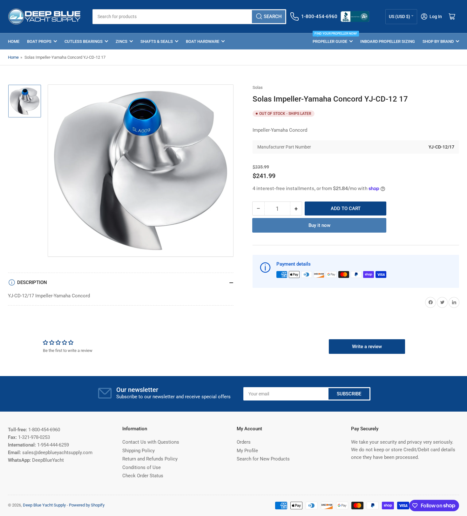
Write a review (367, 346)
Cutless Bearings (83, 41)
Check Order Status (142, 476)
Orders (244, 442)
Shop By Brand (438, 41)
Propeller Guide (333, 38)
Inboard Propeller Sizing (387, 41)
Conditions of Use (141, 467)
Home (13, 41)
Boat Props (39, 41)
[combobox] (189, 16)
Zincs (121, 41)
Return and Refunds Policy (150, 459)
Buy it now (319, 225)
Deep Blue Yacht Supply (44, 505)
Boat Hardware (202, 41)
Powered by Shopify (87, 505)
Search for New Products (263, 459)
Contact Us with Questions (150, 442)
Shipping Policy (138, 450)
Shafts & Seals (156, 41)
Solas (258, 87)
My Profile (247, 450)
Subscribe (349, 394)
